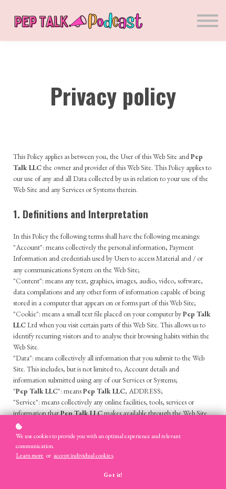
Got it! (113, 475)
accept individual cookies (83, 455)
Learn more (30, 455)
